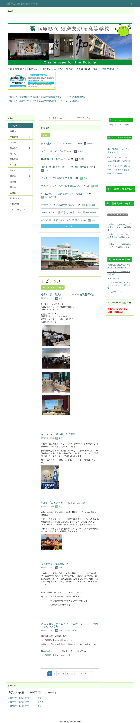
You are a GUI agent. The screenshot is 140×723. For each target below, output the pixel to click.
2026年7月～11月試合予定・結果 (57, 204)
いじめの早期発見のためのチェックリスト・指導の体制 (118, 285)
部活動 (74, 630)
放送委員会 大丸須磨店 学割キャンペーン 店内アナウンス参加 (69, 625)
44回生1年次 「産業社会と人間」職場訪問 (62, 193)
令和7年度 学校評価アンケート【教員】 (25, 706)
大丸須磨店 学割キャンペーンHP (56, 655)
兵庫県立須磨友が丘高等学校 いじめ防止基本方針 (118, 266)
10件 (45, 135)
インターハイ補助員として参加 (56, 177)
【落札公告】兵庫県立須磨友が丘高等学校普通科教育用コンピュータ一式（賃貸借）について (48, 101)
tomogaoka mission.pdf (118, 124)
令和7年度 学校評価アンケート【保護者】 (26, 702)
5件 (60, 287)
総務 (47, 170)
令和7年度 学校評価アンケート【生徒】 (25, 697)
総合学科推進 (50, 197)
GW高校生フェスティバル (54, 158)
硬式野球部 (90, 204)
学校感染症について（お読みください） (119, 151)
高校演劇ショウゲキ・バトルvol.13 (58, 143)
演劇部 (90, 143)
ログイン (130, 3)
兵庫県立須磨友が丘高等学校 (22, 3)
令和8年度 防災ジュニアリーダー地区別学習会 (64, 166)
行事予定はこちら (111, 68)
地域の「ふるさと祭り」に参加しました (62, 185)
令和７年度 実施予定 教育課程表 (119, 236)
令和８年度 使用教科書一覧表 (119, 246)
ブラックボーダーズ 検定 (53, 151)
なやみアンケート (115, 292)
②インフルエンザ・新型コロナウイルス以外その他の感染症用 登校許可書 (119, 170)
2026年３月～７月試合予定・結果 (58, 212)
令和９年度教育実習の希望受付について (119, 226)
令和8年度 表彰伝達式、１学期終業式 (60, 220)
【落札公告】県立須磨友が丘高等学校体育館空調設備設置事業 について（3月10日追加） (47, 97)
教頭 (85, 178)
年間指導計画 (113, 278)
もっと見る (70, 226)
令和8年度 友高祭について (56, 563)
